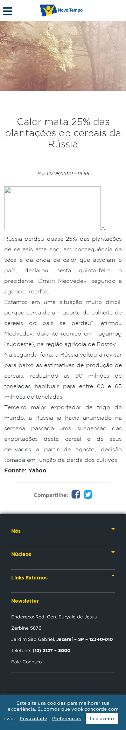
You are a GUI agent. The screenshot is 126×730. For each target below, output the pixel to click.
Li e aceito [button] (102, 718)
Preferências (66, 718)
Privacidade (33, 718)
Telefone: (40, 650)
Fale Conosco (26, 661)
